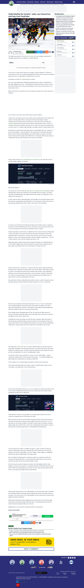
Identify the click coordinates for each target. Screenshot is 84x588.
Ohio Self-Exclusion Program (23, 578)
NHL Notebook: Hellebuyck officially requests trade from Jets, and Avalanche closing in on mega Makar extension (65, 21)
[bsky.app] (41, 52)
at (23, 79)
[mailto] (44, 52)
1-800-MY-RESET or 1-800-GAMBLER (37, 577)
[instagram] (70, 558)
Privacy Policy (57, 574)
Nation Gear (59, 2)
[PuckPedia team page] (52, 52)
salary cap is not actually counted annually (36, 191)
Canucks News (21, 2)
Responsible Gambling (73, 574)
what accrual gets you (22, 346)
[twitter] (38, 52)
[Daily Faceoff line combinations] (50, 52)
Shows (37, 2)
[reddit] (47, 52)
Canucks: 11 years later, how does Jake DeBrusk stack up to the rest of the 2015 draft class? (65, 33)
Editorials (30, 2)
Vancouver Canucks (29, 56)
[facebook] (35, 52)
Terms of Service (64, 574)
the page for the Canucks (30, 159)
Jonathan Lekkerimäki (13, 123)
